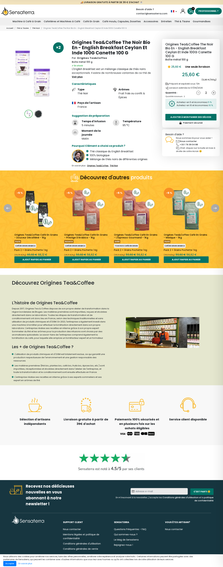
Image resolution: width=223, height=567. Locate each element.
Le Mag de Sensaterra (126, 539)
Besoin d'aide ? (145, 9)
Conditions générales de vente (80, 548)
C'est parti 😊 (202, 491)
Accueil (9, 28)
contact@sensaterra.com (151, 13)
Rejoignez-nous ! (123, 545)
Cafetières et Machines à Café (62, 21)
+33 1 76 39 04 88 (189, 144)
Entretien (166, 21)
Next (215, 208)
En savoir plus (25, 563)
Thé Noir (36, 28)
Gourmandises (201, 21)
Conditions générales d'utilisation (181, 497)
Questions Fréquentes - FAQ (130, 529)
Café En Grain (91, 21)
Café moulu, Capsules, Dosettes (121, 21)
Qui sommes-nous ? (125, 534)
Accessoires (151, 21)
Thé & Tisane (182, 21)
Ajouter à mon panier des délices (190, 117)
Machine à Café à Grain (27, 21)
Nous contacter (188, 141)
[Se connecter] (183, 11)
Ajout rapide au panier (37, 259)
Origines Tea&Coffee (92, 58)
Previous (8, 208)
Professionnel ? (208, 11)
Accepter (9, 563)
